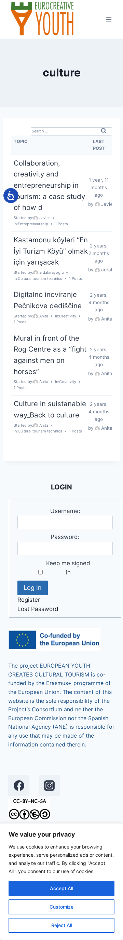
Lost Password (37, 609)
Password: (65, 536)
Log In (33, 587)
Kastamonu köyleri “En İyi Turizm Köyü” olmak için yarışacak (51, 251)
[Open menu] (108, 19)
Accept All (61, 888)
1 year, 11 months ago (99, 187)
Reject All (61, 925)
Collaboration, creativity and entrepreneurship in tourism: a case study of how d (49, 185)
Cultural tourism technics (40, 278)
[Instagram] (49, 785)
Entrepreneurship (33, 224)
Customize (61, 907)
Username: (65, 511)
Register (28, 599)
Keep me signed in (68, 568)
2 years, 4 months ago (98, 302)
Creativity (67, 316)
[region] (61, 881)
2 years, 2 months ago (98, 253)
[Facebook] (18, 785)
